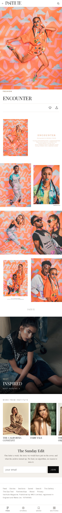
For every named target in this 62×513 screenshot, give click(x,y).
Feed (5, 489)
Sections (21, 489)
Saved (30, 489)
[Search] (58, 3)
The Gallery (49, 489)
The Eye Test (8, 492)
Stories (13, 489)
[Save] (50, 107)
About (32, 492)
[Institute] (13, 3)
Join (53, 470)
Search (39, 489)
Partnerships (21, 492)
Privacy (40, 492)
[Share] (56, 107)
